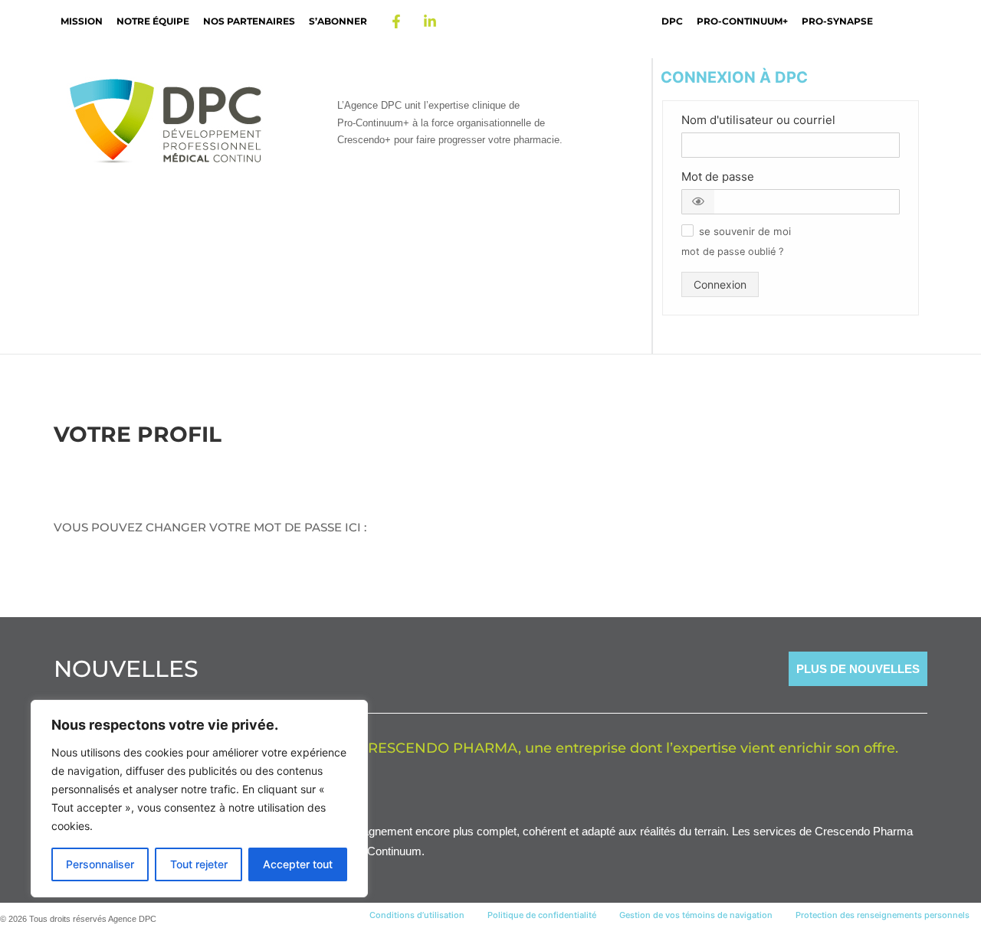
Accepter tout (298, 864)
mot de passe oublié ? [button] (732, 251)
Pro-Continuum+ (742, 21)
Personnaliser (100, 864)
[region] (199, 798)
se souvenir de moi (745, 232)
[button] (698, 202)
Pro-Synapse (837, 21)
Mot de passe (717, 176)
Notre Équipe (152, 21)
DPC (672, 21)
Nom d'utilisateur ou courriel (758, 120)
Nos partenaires (249, 21)
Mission (82, 21)
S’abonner (338, 21)
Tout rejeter (199, 864)
